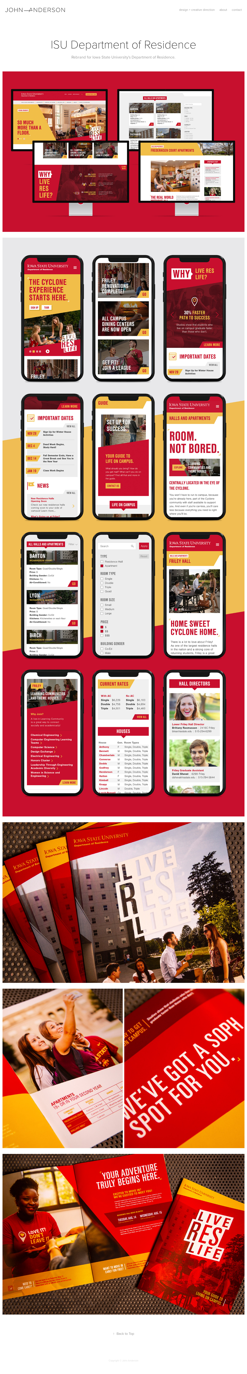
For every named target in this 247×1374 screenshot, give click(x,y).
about (223, 10)
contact (237, 10)
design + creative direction (197, 10)
